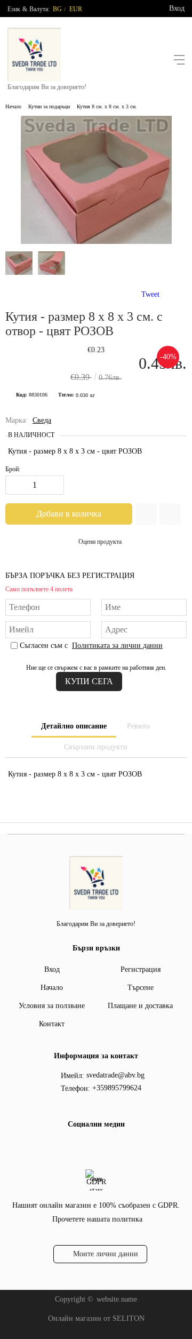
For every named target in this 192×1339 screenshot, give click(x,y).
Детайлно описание (74, 726)
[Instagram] (103, 1146)
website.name (117, 1299)
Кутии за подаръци (49, 106)
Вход (177, 8)
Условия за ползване (52, 1006)
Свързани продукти (95, 747)
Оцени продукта (100, 541)
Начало (13, 106)
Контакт (52, 1024)
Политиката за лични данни (117, 645)
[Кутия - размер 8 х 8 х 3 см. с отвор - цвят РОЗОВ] (96, 241)
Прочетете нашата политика (97, 1219)
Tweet (150, 294)
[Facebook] (86, 1146)
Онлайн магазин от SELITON (96, 1318)
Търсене (140, 988)
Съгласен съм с (91, 645)
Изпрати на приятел (170, 514)
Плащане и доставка (140, 1006)
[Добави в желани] (146, 514)
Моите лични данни (105, 1254)
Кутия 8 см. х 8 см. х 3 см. (107, 106)
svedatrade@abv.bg (115, 1075)
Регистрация (141, 969)
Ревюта (138, 726)
